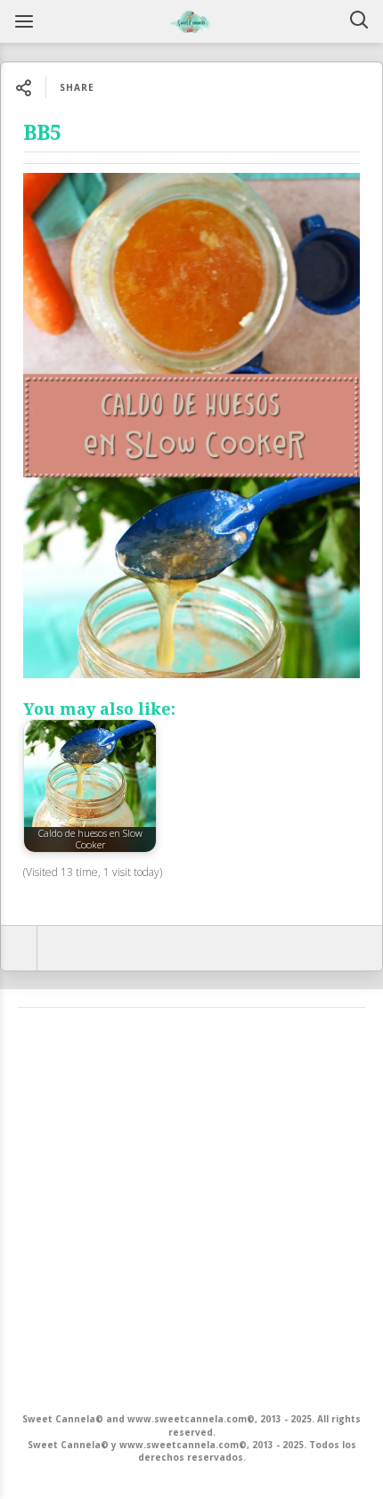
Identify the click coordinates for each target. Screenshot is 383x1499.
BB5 (42, 133)
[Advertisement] (191, 1208)
